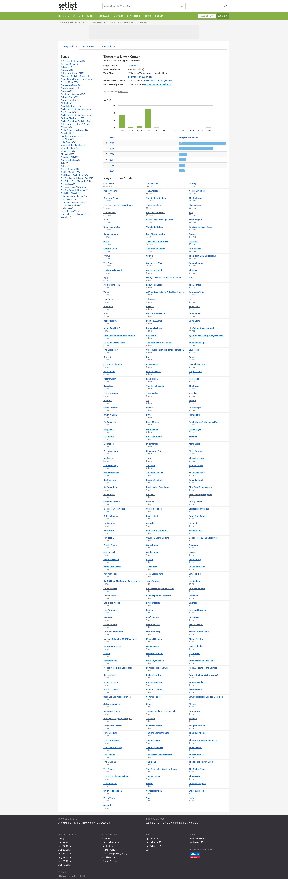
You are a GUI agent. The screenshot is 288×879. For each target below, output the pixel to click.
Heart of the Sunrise (70, 136)
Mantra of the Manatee (71, 145)
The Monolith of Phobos (72, 187)
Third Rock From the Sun (72, 196)
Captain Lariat (67, 100)
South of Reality (68, 172)
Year (112, 137)
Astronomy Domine (70, 73)
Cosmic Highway (68, 106)
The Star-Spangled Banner (73, 190)
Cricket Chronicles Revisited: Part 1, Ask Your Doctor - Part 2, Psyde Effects (77, 124)
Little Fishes (66, 142)
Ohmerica (65, 154)
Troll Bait (65, 208)
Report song (123, 92)
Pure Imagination (69, 160)
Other (108, 46)
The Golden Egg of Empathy (74, 181)
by (140, 77)
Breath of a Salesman (71, 94)
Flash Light (66, 133)
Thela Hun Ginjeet (69, 193)
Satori (63, 166)
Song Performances (188, 137)
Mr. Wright (65, 151)
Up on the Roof (68, 211)
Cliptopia (65, 103)
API (148, 850)
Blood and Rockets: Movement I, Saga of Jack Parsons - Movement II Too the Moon (77, 79)
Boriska (64, 91)
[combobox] (144, 6)
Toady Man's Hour (69, 199)
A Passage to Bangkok (71, 61)
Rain (63, 163)
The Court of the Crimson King (75, 178)
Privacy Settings (109, 861)
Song (70, 46)
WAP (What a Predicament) (73, 214)
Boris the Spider (68, 88)
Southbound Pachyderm (72, 175)
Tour (89, 46)
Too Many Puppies (69, 205)
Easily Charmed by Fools (72, 130)
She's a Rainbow (68, 169)
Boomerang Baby (69, 85)
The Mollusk (66, 184)
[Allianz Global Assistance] (195, 855)
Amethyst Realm (68, 64)
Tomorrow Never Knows (72, 202)
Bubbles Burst (67, 97)
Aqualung (65, 70)
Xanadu (64, 217)
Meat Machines (68, 148)
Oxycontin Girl (67, 157)
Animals (64, 67)
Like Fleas (65, 139)
